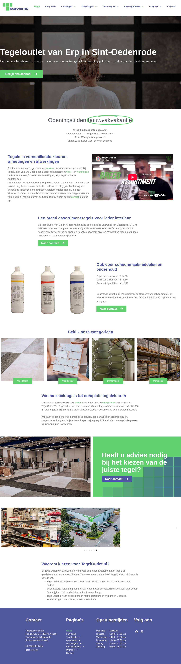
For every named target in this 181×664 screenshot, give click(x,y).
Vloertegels (66, 7)
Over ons (153, 7)
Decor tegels (109, 7)
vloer (68, 172)
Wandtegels (87, 7)
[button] (4, 528)
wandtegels (83, 172)
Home (37, 7)
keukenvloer (108, 402)
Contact (171, 7)
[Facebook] (136, 631)
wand (78, 402)
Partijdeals (50, 7)
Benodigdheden (132, 7)
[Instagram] (142, 631)
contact (75, 197)
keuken (50, 168)
